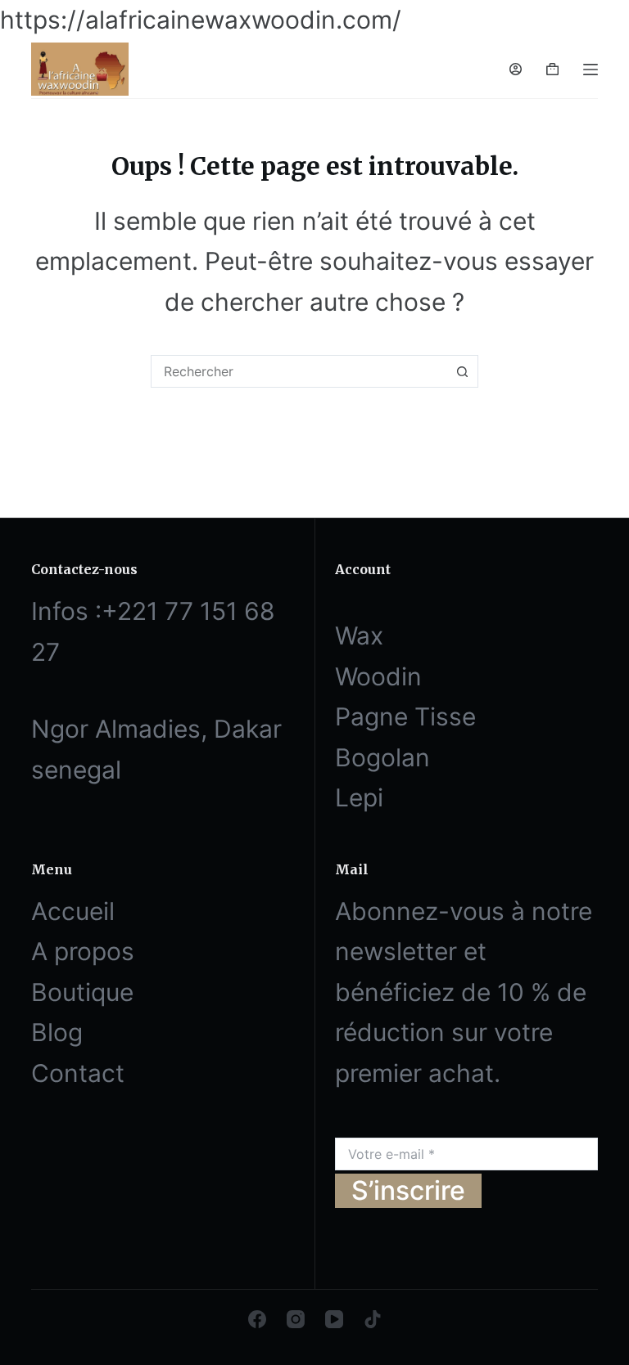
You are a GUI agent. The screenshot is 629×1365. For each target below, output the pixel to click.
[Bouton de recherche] (461, 371)
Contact (77, 1073)
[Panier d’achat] (552, 69)
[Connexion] (515, 69)
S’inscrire (408, 1190)
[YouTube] (334, 1319)
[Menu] (590, 69)
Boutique (82, 992)
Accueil (73, 911)
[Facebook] (257, 1319)
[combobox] (299, 371)
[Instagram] (296, 1319)
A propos (82, 951)
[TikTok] (373, 1319)
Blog (57, 1032)
